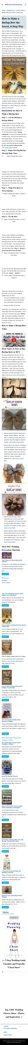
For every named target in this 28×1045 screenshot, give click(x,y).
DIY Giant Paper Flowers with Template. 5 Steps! (11, 743)
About (5, 1032)
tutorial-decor (14, 917)
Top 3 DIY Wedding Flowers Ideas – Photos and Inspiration (13, 594)
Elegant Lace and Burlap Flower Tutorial (12, 896)
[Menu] (2, 4)
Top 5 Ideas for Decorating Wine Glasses (12, 560)
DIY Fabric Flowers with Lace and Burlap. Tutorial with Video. (12, 840)
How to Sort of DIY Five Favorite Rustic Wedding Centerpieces (12, 806)
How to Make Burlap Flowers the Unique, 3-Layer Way (12, 687)
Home (3, 10)
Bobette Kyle (6, 911)
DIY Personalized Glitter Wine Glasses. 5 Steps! (11, 720)
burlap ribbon (8, 147)
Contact (6, 1026)
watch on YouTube (7, 107)
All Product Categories (10, 1028)
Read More (5, 574)
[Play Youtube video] (14, 340)
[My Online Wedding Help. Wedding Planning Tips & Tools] (14, 4)
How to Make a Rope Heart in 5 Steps (13, 656)
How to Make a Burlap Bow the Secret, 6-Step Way (14, 625)
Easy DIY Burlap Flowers (10, 776)
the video (17, 314)
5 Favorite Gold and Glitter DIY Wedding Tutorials (11, 871)
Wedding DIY (11, 10)
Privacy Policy (8, 1035)
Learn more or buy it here (16, 442)
